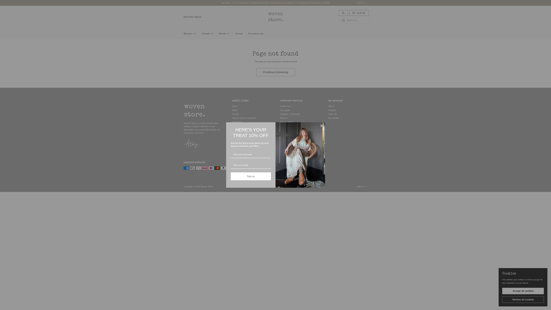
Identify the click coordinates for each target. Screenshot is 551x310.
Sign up (251, 176)
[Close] (321, 125)
